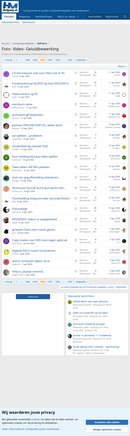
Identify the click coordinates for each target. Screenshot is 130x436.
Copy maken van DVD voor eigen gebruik (39, 240)
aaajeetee (16, 139)
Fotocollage (19, 209)
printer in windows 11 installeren (92, 335)
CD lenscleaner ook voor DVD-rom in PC (38, 73)
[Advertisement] (63, 34)
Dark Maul (17, 243)
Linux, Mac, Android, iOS (85, 330)
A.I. (118, 242)
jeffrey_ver (17, 191)
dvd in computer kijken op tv (31, 261)
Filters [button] (121, 66)
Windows (77, 341)
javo (14, 232)
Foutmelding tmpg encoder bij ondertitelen (41, 198)
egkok (15, 222)
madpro (15, 149)
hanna (15, 253)
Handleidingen (43, 16)
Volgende (80, 59)
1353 (69, 59)
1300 (42, 59)
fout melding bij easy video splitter (35, 156)
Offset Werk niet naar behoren (90, 301)
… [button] (21, 59)
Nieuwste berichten (81, 296)
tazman (116, 85)
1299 (34, 59)
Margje (15, 180)
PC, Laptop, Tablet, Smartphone (89, 353)
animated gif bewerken (27, 115)
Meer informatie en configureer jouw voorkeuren (30, 429)
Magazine (24, 16)
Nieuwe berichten (10, 22)
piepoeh (16, 128)
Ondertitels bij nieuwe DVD (30, 146)
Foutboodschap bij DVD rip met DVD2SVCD (40, 83)
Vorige (9, 59)
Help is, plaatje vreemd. (28, 271)
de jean (15, 118)
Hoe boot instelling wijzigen (89, 324)
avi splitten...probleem (27, 136)
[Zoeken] (125, 16)
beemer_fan (114, 116)
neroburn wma (22, 104)
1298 (27, 59)
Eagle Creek (17, 274)
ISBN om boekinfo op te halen (90, 312)
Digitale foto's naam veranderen (34, 251)
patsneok (16, 212)
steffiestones (18, 107)
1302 (57, 59)
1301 (50, 59)
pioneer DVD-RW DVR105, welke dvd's (37, 125)
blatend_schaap (112, 127)
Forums (9, 16)
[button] (78, 16)
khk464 (116, 179)
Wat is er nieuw (66, 16)
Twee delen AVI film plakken (31, 167)
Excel (75, 307)
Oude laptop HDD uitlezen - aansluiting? (96, 346)
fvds (14, 86)
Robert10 (16, 264)
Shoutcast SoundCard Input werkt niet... (39, 188)
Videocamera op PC (25, 94)
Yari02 (15, 76)
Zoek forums (28, 22)
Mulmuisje (17, 170)
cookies (35, 419)
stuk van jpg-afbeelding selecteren (35, 177)
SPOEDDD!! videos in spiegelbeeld (34, 219)
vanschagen (114, 231)
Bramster (16, 159)
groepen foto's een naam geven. (34, 229)
